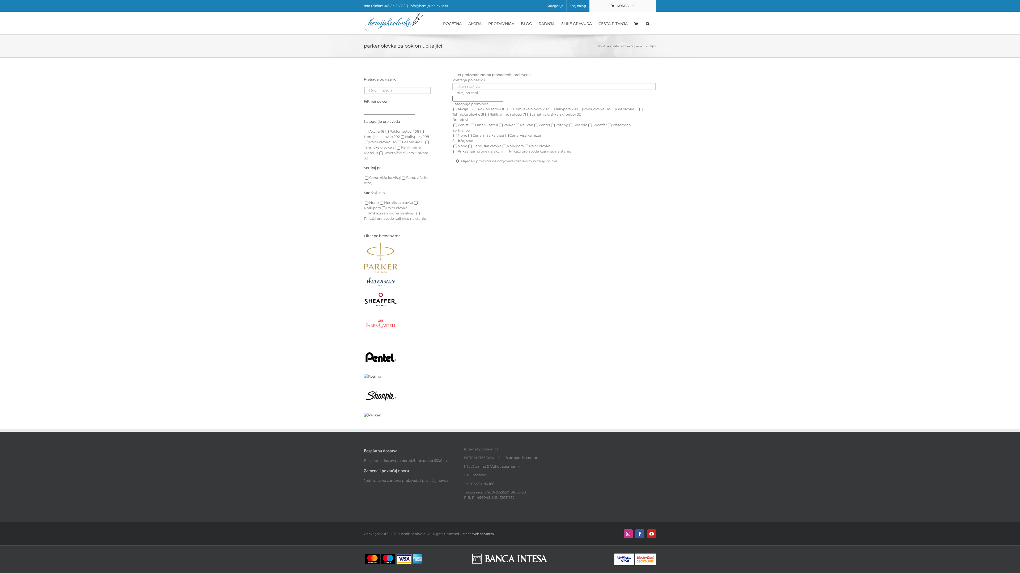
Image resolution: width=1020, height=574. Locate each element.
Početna (603, 46)
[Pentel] (381, 343)
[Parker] (381, 245)
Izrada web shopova (478, 534)
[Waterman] (381, 275)
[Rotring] (372, 376)
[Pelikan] (372, 415)
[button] (647, 23)
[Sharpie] (381, 381)
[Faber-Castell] (381, 309)
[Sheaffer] (381, 294)
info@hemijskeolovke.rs (429, 6)
